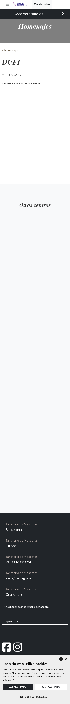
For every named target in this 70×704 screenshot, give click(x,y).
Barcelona (21, 526)
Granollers (21, 591)
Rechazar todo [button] (51, 686)
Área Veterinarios (29, 14)
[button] (7, 4)
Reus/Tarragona (21, 575)
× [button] (66, 659)
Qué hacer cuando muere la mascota (26, 606)
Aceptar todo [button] (18, 686)
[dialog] (35, 679)
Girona (21, 543)
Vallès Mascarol (21, 559)
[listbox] (61, 659)
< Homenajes (10, 50)
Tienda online (42, 4)
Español (9, 621)
